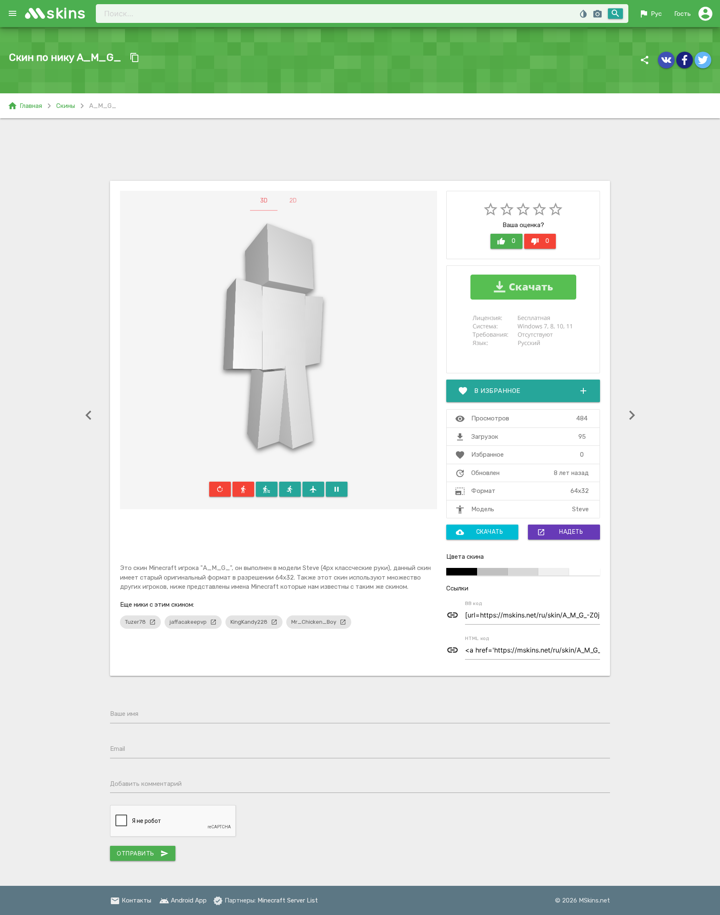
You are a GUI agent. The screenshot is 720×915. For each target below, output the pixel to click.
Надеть (560, 532)
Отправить (143, 853)
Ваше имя (124, 714)
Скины (65, 106)
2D (293, 200)
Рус (650, 14)
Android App (183, 900)
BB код (473, 603)
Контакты (130, 900)
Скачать (479, 532)
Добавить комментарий (146, 784)
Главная (25, 106)
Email (117, 748)
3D (264, 200)
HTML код (477, 638)
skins (66, 13)
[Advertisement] (360, 149)
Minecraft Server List (288, 900)
